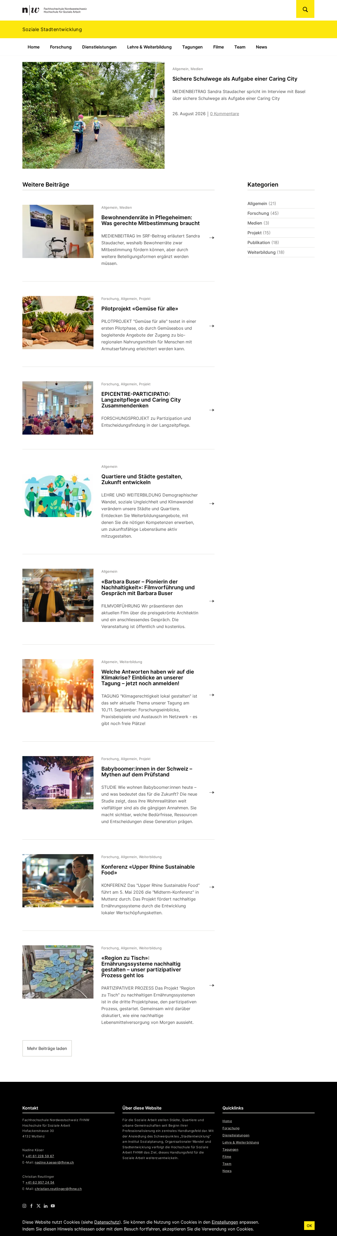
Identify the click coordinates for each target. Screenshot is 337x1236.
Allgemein (257, 203)
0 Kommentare (224, 113)
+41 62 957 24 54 (40, 1182)
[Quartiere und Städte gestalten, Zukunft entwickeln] (114, 503)
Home (33, 47)
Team (239, 47)
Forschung (61, 47)
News (261, 47)
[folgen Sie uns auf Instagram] (24, 1205)
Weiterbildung (261, 252)
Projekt (254, 232)
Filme (218, 47)
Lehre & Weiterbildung (149, 47)
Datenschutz (106, 1222)
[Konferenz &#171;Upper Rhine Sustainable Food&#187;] (114, 887)
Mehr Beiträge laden (47, 1048)
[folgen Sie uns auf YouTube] (53, 1205)
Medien (254, 223)
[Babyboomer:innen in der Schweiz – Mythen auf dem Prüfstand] (114, 792)
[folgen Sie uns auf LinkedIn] (46, 1205)
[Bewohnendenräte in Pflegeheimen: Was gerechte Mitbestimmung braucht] (114, 237)
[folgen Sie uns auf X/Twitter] (39, 1205)
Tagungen (192, 47)
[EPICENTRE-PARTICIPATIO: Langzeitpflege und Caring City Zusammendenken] (114, 410)
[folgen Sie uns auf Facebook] (31, 1205)
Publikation (258, 242)
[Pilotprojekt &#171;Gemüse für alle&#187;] (114, 326)
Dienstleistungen (99, 47)
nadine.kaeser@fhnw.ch (54, 1162)
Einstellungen (225, 1222)
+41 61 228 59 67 (40, 1156)
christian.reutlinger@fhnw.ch (58, 1189)
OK (309, 1225)
